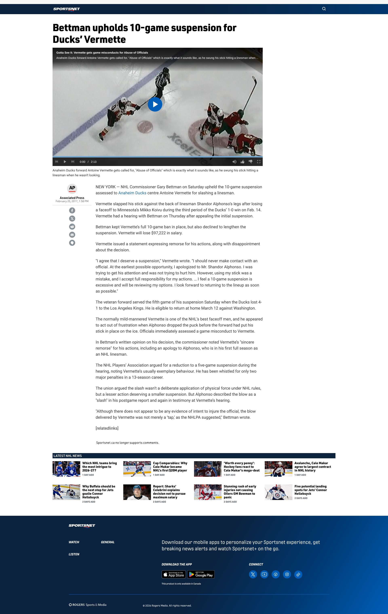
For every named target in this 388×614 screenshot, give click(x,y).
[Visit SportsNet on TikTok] (298, 574)
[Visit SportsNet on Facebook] (276, 574)
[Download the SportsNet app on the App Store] (174, 574)
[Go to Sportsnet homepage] (66, 10)
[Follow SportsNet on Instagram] (287, 574)
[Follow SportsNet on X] (253, 574)
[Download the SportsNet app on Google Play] (201, 574)
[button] (324, 9)
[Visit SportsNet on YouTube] (264, 574)
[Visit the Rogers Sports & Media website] (87, 604)
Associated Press (72, 198)
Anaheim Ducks (132, 192)
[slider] (158, 156)
